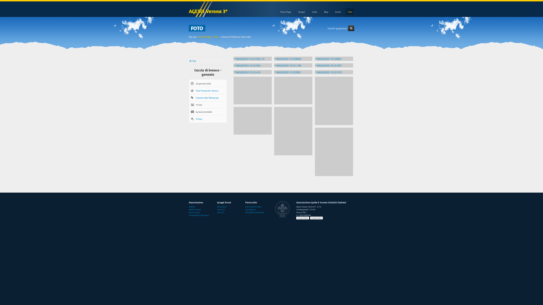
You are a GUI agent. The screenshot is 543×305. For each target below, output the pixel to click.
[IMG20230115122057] (293, 90)
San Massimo (250, 209)
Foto (193, 61)
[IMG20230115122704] (334, 101)
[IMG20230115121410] (253, 72)
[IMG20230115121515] (334, 72)
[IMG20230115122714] (334, 152)
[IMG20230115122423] (293, 131)
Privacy (199, 118)
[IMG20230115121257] (334, 65)
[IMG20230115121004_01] (253, 59)
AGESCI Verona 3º (208, 11)
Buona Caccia (194, 212)
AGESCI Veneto (195, 209)
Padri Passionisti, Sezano (207, 90)
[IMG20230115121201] (253, 90)
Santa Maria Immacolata (254, 212)
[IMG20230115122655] (253, 121)
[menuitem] (301, 12)
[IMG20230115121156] (293, 65)
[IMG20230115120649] (293, 59)
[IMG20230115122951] (293, 72)
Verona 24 (221, 209)
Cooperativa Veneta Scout (199, 215)
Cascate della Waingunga (207, 97)
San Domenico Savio (253, 206)
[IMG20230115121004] (253, 65)
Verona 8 (220, 212)
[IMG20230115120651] (334, 59)
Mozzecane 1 (222, 206)
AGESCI (192, 206)
